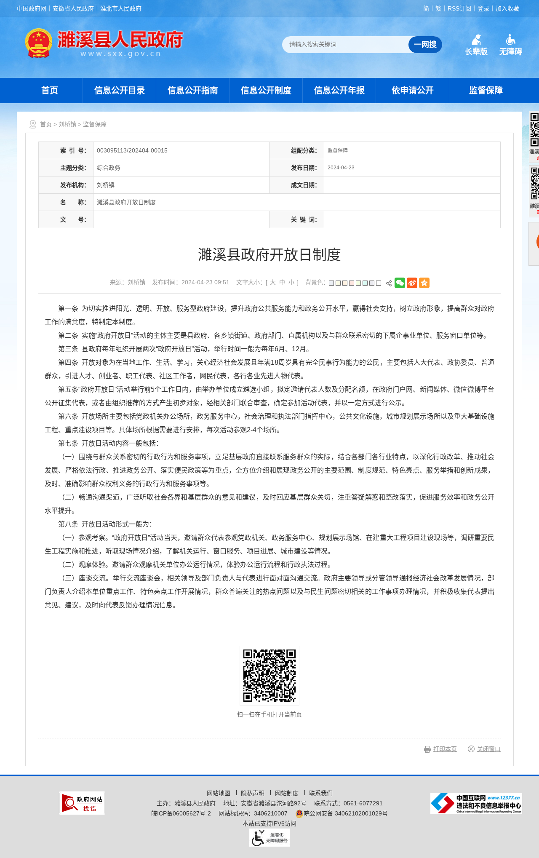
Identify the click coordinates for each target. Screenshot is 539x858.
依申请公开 (413, 90)
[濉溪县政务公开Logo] (104, 42)
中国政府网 (31, 8)
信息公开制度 (266, 90)
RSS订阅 (459, 8)
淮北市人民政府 (120, 8)
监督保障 (486, 90)
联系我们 (321, 793)
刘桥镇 (67, 124)
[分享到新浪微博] (413, 283)
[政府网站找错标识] (82, 802)
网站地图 (219, 793)
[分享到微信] (401, 283)
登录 (483, 8)
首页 (49, 90)
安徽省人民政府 (73, 8)
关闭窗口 (489, 749)
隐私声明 (253, 793)
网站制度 (287, 793)
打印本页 (445, 749)
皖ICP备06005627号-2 (181, 813)
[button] (476, 45)
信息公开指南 (193, 90)
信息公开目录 (119, 90)
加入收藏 (507, 8)
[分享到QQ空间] (425, 283)
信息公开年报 (339, 90)
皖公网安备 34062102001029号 (346, 813)
